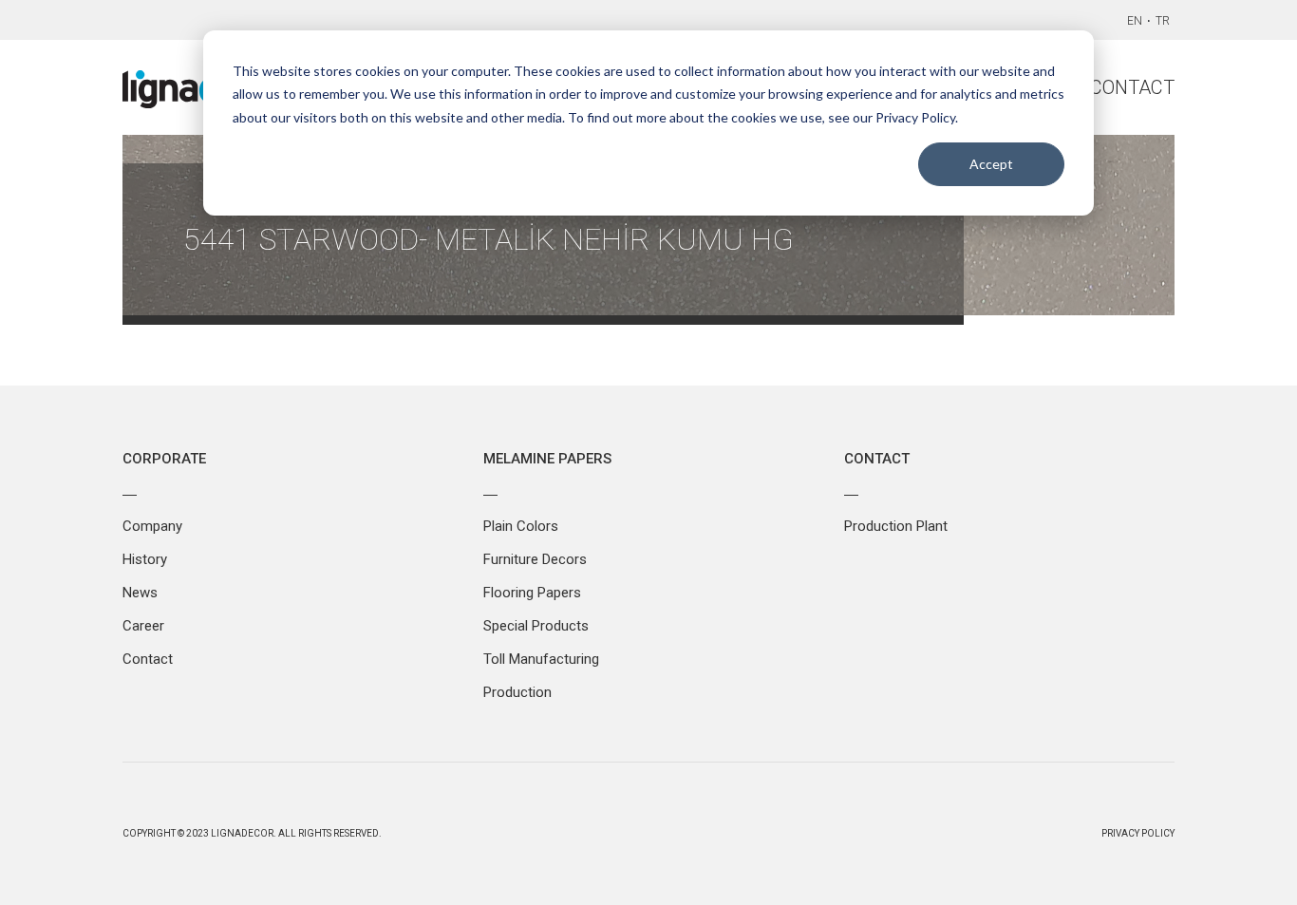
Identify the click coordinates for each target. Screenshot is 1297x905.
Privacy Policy (1138, 833)
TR (1163, 21)
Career (143, 625)
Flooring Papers (532, 592)
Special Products (536, 625)
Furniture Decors (535, 559)
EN (1134, 21)
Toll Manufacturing (541, 659)
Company (152, 526)
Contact (1132, 87)
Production (517, 692)
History (144, 559)
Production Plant (896, 526)
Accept (991, 164)
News (140, 592)
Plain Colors (520, 526)
